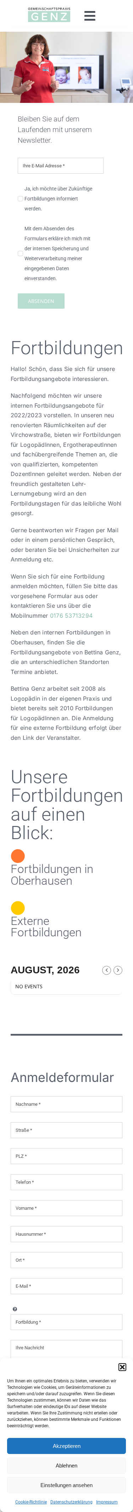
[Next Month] (117, 970)
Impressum (107, 1502)
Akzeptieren (67, 1446)
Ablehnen (66, 1466)
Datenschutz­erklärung (71, 1502)
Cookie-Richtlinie (31, 1502)
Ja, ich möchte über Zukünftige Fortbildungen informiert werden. (58, 198)
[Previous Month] (106, 970)
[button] (122, 1367)
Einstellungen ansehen (66, 1485)
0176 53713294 (71, 615)
